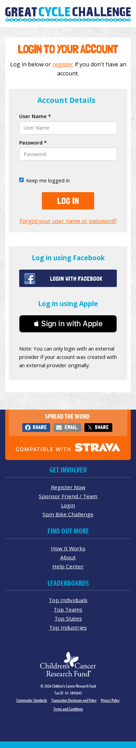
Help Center (68, 566)
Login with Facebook (76, 278)
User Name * (35, 116)
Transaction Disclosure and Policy (74, 700)
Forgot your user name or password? (68, 221)
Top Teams (68, 609)
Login (68, 505)
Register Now (68, 487)
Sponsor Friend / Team (68, 496)
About (68, 557)
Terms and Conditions (68, 709)
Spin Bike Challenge (68, 514)
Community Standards (31, 700)
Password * (33, 142)
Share (39, 427)
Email (71, 427)
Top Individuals (68, 600)
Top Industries (68, 627)
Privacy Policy (110, 700)
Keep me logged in (48, 180)
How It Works (68, 548)
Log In (68, 201)
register (62, 64)
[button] (68, 323)
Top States (68, 618)
